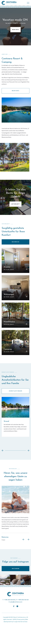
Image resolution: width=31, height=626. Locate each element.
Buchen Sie (15, 242)
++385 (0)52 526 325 (23, 600)
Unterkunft (15, 204)
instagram (15, 568)
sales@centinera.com (16, 602)
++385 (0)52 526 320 (9, 600)
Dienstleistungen (15, 391)
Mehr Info (15, 29)
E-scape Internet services (20, 622)
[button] (28, 3)
